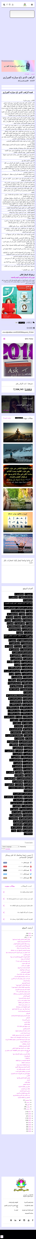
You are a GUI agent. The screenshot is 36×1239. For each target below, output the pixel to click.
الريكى (28, 1080)
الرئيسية (33, 74)
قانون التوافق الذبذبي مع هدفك (23, 1007)
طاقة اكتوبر (29, 751)
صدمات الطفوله (13, 741)
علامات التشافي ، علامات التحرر (23, 794)
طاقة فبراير (19, 769)
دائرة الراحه (20, 726)
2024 (29, 1127)
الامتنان (23, 614)
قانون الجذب (18, 812)
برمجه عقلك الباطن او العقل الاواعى (21, 943)
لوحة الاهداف (28, 827)
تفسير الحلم (29, 692)
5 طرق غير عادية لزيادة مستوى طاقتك (21, 1035)
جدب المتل (15, 720)
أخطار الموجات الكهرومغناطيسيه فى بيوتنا (20, 956)
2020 (29, 1118)
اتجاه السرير (20, 594)
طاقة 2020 (15, 744)
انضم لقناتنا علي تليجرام (27, 1210)
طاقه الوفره (10, 784)
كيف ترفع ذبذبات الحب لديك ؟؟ (23, 961)
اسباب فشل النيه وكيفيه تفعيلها (23, 1030)
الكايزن (28, 1075)
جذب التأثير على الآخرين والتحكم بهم (21, 1095)
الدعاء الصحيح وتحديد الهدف (23, 941)
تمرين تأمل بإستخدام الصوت (22, 439)
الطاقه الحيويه (16, 655)
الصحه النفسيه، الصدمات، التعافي (23, 652)
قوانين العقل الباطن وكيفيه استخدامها (21, 939)
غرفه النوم (29, 800)
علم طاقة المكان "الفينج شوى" (23, 985)
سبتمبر (28, 1102)
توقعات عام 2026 (14, 714)
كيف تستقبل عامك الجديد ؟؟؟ (23, 991)
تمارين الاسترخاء (26, 1020)
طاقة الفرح (19, 763)
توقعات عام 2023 (27, 711)
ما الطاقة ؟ (27, 1058)
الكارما (18, 665)
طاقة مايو (19, 772)
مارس (28, 937)
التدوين (9, 620)
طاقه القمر (29, 784)
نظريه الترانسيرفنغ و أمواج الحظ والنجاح (20, 1015)
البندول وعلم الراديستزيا (24, 998)
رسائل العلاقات (28, 732)
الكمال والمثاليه (28, 668)
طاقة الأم (20, 751)
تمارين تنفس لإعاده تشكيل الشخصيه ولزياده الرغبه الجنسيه (20, 506)
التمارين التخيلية (28, 626)
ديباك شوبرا (29, 729)
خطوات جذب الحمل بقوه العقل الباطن (21, 1048)
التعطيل (30, 623)
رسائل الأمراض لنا (17, 729)
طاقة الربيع (16, 757)
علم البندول (19, 797)
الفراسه (18, 661)
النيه (12, 674)
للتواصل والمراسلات (13, 1202)
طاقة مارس (29, 772)
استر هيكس (14, 597)
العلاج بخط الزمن (17, 658)
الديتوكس (13, 640)
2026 (29, 1131)
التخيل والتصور (26, 1028)
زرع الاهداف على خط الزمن (15, 735)
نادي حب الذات (18, 827)
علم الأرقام (29, 797)
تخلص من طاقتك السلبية (24, 1086)
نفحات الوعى (28, 830)
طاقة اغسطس (19, 747)
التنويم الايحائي (26, 996)
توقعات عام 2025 (27, 714)
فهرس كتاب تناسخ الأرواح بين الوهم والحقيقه (23, 277)
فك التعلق (17, 806)
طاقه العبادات (19, 781)
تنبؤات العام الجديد (17, 701)
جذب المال (18, 723)
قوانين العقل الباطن (27, 818)
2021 (29, 1120)
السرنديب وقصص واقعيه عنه (23, 1069)
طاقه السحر (27, 1022)
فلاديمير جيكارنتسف (27, 809)
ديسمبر (28, 1109)
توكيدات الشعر (10, 717)
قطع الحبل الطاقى (17, 815)
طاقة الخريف (18, 754)
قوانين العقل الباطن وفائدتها (23, 1078)
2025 (29, 1129)
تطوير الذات (26, 74)
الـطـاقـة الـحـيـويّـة (25, 959)
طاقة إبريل (29, 747)
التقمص (11, 623)
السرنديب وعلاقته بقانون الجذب (22, 1071)
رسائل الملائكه (17, 732)
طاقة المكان (29, 766)
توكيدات (20, 717)
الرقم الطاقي (28, 646)
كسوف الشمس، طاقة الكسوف (24, 821)
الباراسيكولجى (14, 614)
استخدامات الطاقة (26, 1062)
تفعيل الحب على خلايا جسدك (23, 974)
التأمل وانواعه (19, 418)
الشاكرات (10, 646)
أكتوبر (28, 1104)
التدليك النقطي (26, 1084)
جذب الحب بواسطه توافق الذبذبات (22, 976)
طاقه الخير (28, 374)
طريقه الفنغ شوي (26, 983)
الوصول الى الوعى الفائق (23, 460)
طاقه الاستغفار (11, 778)
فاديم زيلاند (29, 803)
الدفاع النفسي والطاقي (26, 640)
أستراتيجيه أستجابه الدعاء (24, 1011)
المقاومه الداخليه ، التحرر (13, 671)
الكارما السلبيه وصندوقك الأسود (22, 1067)
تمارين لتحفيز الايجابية (24, 550)
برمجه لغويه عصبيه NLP (26, 680)
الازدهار (30, 611)
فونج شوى (15, 809)
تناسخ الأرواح (28, 701)
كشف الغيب (29, 824)
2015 (29, 933)
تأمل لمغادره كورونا (15, 683)
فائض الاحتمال (19, 800)
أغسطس (27, 1100)
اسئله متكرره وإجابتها (26, 597)
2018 (29, 1113)
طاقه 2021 (20, 775)
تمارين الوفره (28, 698)
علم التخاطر (10, 797)
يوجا (15, 830)
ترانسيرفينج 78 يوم (18, 686)
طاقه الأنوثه (29, 781)
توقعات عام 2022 (14, 708)
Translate (7, 849)
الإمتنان (30, 614)
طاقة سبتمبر (28, 769)
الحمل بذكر (29, 632)
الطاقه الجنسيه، (28, 655)
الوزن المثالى (28, 677)
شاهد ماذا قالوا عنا (29, 1205)
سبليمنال (30, 738)
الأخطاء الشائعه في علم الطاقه (23, 1060)
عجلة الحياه (29, 790)
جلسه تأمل (29, 726)
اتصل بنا (16, 1210)
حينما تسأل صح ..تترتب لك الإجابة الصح (21, 1009)
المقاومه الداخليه (27, 671)
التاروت (11, 617)
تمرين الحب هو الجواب (25, 970)
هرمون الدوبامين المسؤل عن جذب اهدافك (20, 950)
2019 (29, 1116)
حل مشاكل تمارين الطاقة (24, 1002)
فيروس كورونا (28, 812)
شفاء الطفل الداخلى (26, 741)
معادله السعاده (26, 980)
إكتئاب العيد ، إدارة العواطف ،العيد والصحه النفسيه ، (18, 603)
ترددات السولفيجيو (27, 689)
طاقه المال (20, 784)
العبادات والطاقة (26, 1044)
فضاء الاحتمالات (28, 806)
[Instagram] (9, 4)
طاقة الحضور (10, 751)
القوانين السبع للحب (25, 972)
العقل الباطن (28, 658)
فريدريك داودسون (17, 803)
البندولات (18, 617)
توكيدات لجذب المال (27, 720)
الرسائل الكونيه (15, 643)
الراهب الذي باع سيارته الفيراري (22, 989)
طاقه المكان (27, 1024)
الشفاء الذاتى (15, 649)
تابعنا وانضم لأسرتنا (28, 1202)
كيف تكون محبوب (26, 963)
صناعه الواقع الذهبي (27, 744)
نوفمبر (28, 1106)
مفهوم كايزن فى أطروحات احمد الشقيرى (20, 1073)
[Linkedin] (15, 1220)
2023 (29, 1124)
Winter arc (29, 833)
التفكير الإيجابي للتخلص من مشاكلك (21, 994)
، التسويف (29, 594)
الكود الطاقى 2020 (16, 668)
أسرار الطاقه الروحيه (25, 1041)
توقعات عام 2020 (16, 704)
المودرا (19, 674)
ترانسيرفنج (29, 686)
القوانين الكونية (28, 665)
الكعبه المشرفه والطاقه (24, 1046)
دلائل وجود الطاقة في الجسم (23, 1093)
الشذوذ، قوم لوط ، (27, 649)
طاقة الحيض (29, 754)
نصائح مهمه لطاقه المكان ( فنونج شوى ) (21, 987)
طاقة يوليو (29, 775)
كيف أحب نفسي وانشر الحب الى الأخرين (20, 978)
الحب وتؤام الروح (16, 629)
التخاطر (28, 1017)
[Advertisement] (18, 39)
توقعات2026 (28, 717)
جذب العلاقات (28, 723)
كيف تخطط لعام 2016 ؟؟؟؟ (23, 1026)
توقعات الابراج (28, 704)
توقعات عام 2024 (14, 711)
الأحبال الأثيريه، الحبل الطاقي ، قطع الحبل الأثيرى (19, 608)
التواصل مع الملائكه (15, 626)
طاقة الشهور (28, 760)
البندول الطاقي (28, 617)
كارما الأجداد (14, 818)
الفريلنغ (28, 1013)
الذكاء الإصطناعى (27, 643)
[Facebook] (6, 4)
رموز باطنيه (29, 735)
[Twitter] (20, 1220)
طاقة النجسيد (18, 766)
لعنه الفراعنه (19, 824)
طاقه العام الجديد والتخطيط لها (21, 357)
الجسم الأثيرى (26, 954)
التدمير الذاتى (17, 620)
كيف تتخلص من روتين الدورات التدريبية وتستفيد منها (18, 952)
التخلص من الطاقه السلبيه (24, 1097)
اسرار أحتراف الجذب (25, 1033)
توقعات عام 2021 (27, 708)
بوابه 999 (13, 680)
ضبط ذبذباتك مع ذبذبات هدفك (23, 948)
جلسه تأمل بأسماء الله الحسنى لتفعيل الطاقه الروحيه (17, 1039)
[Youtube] (12, 4)
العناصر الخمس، (28, 661)
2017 (29, 1111)
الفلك (10, 661)
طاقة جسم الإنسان (25, 1088)
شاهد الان (6, 410)
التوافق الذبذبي (28, 629)
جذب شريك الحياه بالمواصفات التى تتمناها (20, 1037)
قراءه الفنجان (28, 815)
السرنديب (19, 646)
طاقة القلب (27, 1082)
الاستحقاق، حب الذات (19, 611)
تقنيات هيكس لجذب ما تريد (24, 1000)
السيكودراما (27, 1056)
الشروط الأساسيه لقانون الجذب (22, 946)
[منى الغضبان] (24, 5)
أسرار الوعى (28, 600)
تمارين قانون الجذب (16, 698)
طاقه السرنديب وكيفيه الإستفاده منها (21, 1054)
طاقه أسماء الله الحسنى (25, 778)
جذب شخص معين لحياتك (24, 1004)
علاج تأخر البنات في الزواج (24, 967)
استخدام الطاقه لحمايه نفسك (23, 1065)
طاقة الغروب (28, 763)
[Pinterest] (11, 1220)
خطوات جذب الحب (25, 965)
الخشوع (21, 632)
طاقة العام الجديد (17, 760)
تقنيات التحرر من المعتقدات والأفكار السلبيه (20, 695)
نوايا (20, 830)
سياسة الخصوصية (29, 1213)
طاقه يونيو (29, 787)
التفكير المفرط (21, 623)
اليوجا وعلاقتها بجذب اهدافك (22, 529)
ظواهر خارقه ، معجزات (17, 787)
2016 (29, 935)
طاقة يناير (11, 772)
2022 (29, 1122)
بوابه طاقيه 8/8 (28, 683)
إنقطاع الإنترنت (18, 677)
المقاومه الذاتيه (28, 674)
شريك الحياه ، (20, 738)
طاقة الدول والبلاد (27, 757)
